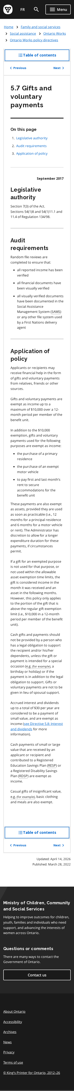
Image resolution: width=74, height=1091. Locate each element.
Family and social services (40, 27)
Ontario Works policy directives (34, 40)
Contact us (37, 974)
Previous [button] (19, 68)
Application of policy (31, 153)
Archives (9, 1032)
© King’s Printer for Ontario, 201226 (31, 1072)
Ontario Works (54, 33)
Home (8, 27)
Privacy (8, 1052)
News (7, 1042)
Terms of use (13, 1062)
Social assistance (23, 33)
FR (22, 9)
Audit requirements (31, 146)
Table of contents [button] (46, 57)
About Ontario (14, 1011)
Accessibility (12, 1022)
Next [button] (57, 68)
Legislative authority (31, 138)
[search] (36, 9)
